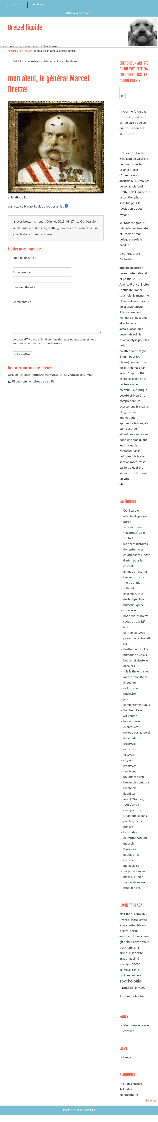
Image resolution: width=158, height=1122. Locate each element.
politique (125, 969)
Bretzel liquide (25, 27)
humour (37, 234)
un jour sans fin (133, 776)
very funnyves (132, 527)
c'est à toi (17, 61)
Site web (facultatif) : (27, 287)
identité (137, 953)
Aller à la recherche (79, 13)
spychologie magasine (134, 295)
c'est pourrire (132, 810)
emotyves (129, 765)
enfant (134, 931)
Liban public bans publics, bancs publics (135, 821)
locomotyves (131, 721)
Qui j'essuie (25, 51)
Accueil (12, 51)
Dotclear (88, 1110)
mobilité (134, 958)
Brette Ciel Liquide (135, 649)
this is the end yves (136, 671)
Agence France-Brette (134, 284)
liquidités (129, 793)
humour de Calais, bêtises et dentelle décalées (135, 660)
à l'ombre (129, 133)
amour (123, 925)
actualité (140, 914)
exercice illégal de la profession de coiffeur (132, 384)
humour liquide (133, 605)
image (48, 234)
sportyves (129, 610)
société (136, 975)
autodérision (37, 228)
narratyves (130, 749)
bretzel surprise (133, 577)
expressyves (131, 727)
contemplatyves (134, 632)
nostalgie (124, 964)
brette (52, 228)
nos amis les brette (135, 616)
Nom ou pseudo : (24, 257)
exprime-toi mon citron (134, 936)
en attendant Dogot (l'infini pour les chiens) (132, 357)
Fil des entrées (133, 1083)
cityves (128, 760)
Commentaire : (23, 301)
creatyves (129, 743)
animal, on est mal (135, 571)
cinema (123, 931)
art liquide (130, 716)
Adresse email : (23, 272)
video (123, 473)
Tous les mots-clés (131, 996)
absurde (22, 228)
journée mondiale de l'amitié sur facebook (52, 61)
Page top (151, 1100)
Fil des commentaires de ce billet (33, 381)
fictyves (128, 754)
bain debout (131, 832)
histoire (25, 234)
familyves (129, 771)
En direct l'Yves (133, 710)
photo (135, 964)
